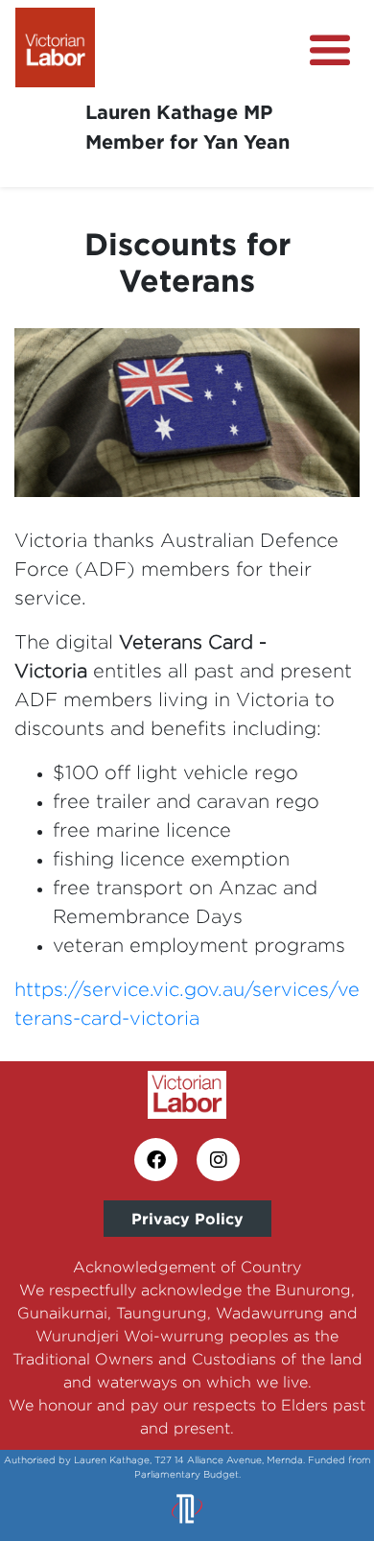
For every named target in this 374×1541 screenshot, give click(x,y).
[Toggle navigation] (330, 51)
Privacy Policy (187, 1218)
